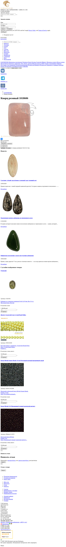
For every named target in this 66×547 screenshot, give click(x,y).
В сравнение (4, 145)
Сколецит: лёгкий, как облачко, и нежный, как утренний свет (19, 180)
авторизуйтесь (12, 460)
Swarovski (39, 62)
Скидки (6, 49)
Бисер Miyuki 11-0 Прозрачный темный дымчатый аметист (18, 406)
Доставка (6, 45)
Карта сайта (7, 479)
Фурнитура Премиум (34, 65)
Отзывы (6, 53)
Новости (6, 43)
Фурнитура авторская (22, 65)
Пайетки (59, 63)
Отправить (9, 28)
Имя (2, 22)
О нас (5, 485)
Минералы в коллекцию (15, 62)
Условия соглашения (9, 478)
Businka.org (7, 55)
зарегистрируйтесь (23, 460)
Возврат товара (8, 492)
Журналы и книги (52, 62)
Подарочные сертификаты (12, 66)
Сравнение (7, 56)
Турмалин (4, 270)
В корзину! (3, 311)
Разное (2, 66)
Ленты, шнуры (28, 63)
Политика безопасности (10, 476)
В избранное (4, 146)
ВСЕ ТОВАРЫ (23, 66)
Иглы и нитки (61, 62)
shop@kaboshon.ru (6, 529)
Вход (5, 58)
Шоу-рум (6, 50)
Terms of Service (42, 30)
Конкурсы (6, 52)
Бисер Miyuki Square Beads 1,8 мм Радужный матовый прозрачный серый (22, 360)
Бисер (29, 62)
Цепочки (61, 65)
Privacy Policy (32, 30)
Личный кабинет (8, 496)
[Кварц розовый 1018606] (19, 137)
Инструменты (4, 63)
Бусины (34, 62)
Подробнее (4, 189)
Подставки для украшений (8, 65)
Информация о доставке (10, 490)
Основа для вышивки (50, 63)
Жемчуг (44, 62)
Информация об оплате (10, 493)
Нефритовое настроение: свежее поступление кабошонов (17, 255)
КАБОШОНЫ (5, 62)
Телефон (3, 25)
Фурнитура (43, 65)
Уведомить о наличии (6, 143)
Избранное (7, 497)
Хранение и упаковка (52, 65)
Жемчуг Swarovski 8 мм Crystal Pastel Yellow (13, 315)
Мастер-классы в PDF (38, 63)
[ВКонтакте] (2, 139)
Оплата (6, 46)
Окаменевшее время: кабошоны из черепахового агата (17, 218)
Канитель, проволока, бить (16, 63)
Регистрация (7, 59)
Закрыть (3, 28)
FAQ (5, 48)
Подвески (25, 62)
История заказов (8, 499)
